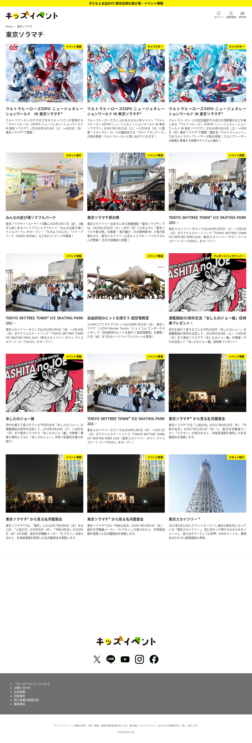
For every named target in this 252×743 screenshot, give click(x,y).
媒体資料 (19, 704)
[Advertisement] (126, 598)
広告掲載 (19, 692)
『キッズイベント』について (32, 684)
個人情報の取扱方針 (26, 700)
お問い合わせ (22, 688)
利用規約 (19, 696)
